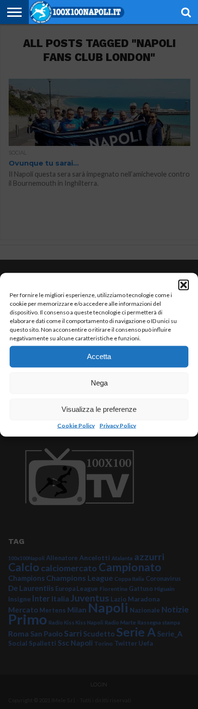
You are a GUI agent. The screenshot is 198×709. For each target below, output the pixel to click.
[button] (183, 284)
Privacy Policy (117, 425)
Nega (99, 383)
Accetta (99, 356)
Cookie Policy (76, 425)
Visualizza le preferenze (99, 409)
